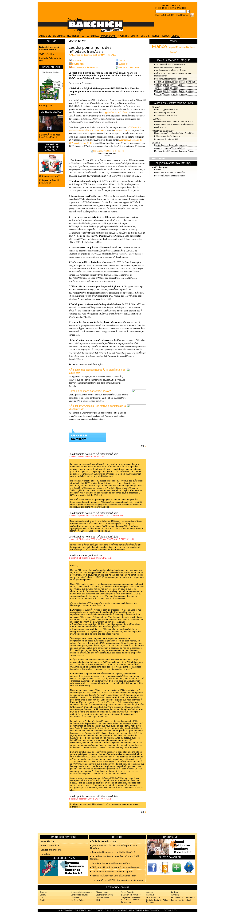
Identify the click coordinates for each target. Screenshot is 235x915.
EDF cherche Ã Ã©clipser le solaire (169, 64)
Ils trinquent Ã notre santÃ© (166, 139)
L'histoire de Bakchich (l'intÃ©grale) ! (50, 181)
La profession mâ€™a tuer (165, 116)
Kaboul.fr (150, 895)
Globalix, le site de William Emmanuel (157, 901)
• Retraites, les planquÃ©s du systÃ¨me (110, 863)
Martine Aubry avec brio (164, 112)
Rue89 (43, 900)
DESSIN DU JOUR (51, 67)
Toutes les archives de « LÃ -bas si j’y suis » (131, 898)
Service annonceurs (51, 849)
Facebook (123, 64)
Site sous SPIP (171, 910)
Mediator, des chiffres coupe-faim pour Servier (174, 91)
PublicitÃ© (143, 910)
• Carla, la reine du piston (103, 841)
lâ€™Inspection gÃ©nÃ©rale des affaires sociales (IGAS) (105, 129)
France (159, 46)
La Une (61, 910)
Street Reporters (128, 892)
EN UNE (51, 41)
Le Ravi (43, 895)
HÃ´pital (172, 47)
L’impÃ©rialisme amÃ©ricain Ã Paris (170, 70)
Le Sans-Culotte (78, 900)
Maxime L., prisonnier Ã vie (166, 109)
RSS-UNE (154, 910)
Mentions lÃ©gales (127, 910)
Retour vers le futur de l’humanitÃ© (169, 173)
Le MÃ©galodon (153, 897)
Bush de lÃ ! (159, 170)
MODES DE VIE (77, 41)
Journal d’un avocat (104, 895)
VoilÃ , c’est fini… (47, 54)
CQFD (42, 897)
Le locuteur (126, 902)
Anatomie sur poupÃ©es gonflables (169, 148)
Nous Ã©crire (47, 841)
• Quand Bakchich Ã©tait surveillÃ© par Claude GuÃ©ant (113, 846)
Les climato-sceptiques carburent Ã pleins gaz (174, 82)
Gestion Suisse (102, 897)
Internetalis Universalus (81, 892)
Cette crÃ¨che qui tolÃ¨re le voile (168, 85)
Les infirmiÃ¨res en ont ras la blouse (169, 176)
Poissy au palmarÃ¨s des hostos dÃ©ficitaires (174, 124)
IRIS (98, 900)
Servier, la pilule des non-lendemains (170, 145)
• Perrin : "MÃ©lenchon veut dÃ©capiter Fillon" (113, 875)
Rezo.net (43, 892)
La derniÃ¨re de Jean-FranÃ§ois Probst (50, 135)
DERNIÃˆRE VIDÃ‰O (51, 112)
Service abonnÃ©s (50, 845)
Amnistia (175, 895)
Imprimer (76, 61)
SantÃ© (173, 52)
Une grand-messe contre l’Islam (168, 67)
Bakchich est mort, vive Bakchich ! (49, 48)
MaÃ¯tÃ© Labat (160, 167)
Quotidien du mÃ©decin (116, 112)
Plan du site (111, 910)
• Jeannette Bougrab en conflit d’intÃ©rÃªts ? (112, 852)
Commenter (78, 64)
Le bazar (99, 910)
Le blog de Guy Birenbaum (183, 897)
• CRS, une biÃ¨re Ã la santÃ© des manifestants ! (115, 867)
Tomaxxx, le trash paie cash (166, 88)
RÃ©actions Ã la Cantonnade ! (167, 136)
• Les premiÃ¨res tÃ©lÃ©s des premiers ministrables (116, 880)
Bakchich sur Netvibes (131, 895)
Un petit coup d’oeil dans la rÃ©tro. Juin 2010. (174, 133)
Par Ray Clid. (45, 105)
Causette (75, 897)
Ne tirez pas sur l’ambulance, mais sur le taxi (173, 121)
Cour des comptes (122, 130)
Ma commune (102, 892)
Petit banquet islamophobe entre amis (170, 79)
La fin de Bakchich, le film (50, 59)
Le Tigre (174, 892)
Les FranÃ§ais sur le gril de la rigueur (170, 94)
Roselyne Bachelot (185, 47)
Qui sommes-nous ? (49, 176)
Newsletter (46, 854)
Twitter (122, 61)
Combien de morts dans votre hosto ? (90, 391)
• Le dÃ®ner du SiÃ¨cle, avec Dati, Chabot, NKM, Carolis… (115, 857)
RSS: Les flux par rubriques (171, 15)
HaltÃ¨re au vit (160, 127)
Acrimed (149, 892)
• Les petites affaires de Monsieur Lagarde (111, 871)
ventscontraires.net (79, 895)
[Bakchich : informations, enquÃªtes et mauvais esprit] (96, 32)
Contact (69, 910)
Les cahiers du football (181, 900)
